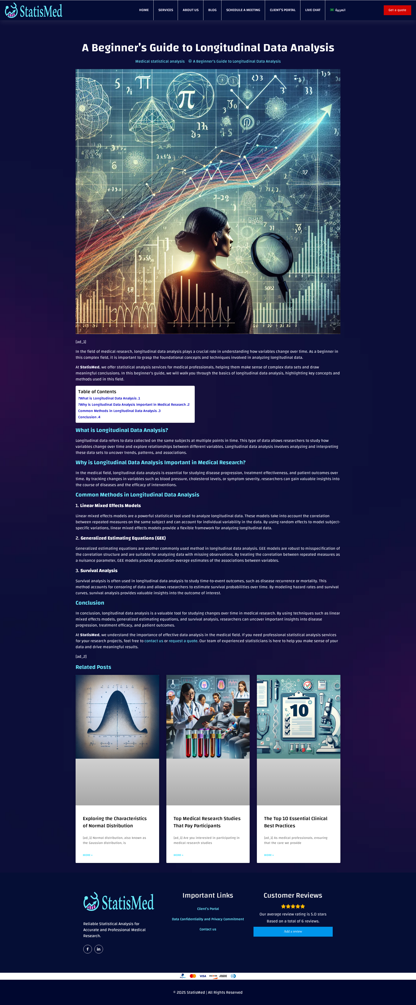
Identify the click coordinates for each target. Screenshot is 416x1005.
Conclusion (87, 417)
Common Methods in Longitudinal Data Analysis (117, 411)
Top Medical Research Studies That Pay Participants (207, 822)
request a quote (183, 641)
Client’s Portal (208, 909)
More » (87, 855)
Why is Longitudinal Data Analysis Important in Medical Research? (132, 405)
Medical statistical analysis (160, 61)
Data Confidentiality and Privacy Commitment (208, 919)
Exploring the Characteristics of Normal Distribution (115, 822)
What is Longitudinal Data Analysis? (107, 398)
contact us (153, 641)
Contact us (208, 929)
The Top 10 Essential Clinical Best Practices (295, 822)
